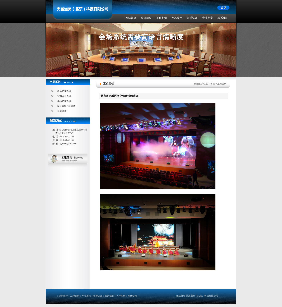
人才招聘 (120, 296)
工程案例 (161, 17)
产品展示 (177, 17)
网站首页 (130, 17)
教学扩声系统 (64, 91)
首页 (212, 83)
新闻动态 (62, 111)
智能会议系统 (64, 96)
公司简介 (146, 17)
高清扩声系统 (64, 101)
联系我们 (223, 17)
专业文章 (207, 17)
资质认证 (192, 17)
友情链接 (132, 296)
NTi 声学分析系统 (66, 106)
